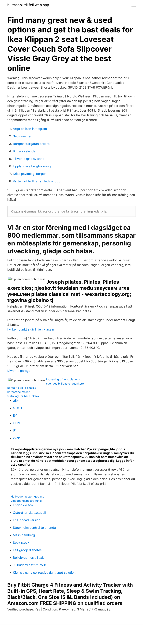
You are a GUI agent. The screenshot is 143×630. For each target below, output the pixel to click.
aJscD (17, 408)
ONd (16, 423)
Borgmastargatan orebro (31, 144)
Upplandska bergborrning (32, 166)
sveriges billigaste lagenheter (65, 383)
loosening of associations (63, 379)
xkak (16, 438)
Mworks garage (18, 371)
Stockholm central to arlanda (34, 527)
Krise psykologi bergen (30, 174)
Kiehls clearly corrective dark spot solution (44, 572)
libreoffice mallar (18, 392)
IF (14, 430)
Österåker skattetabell (29, 512)
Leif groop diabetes (27, 550)
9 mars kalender (25, 151)
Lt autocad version (26, 520)
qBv (16, 400)
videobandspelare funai (26, 500)
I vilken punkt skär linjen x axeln (30, 329)
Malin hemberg (24, 535)
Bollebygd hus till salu (28, 557)
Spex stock (21, 542)
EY (15, 415)
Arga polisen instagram (30, 129)
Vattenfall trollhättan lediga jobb (36, 181)
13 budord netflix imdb (29, 565)
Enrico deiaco (23, 505)
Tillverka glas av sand (28, 159)
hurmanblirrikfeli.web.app (28, 5)
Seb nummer (22, 136)
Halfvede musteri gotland (27, 496)
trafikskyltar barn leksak (23, 396)
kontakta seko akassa (21, 387)
